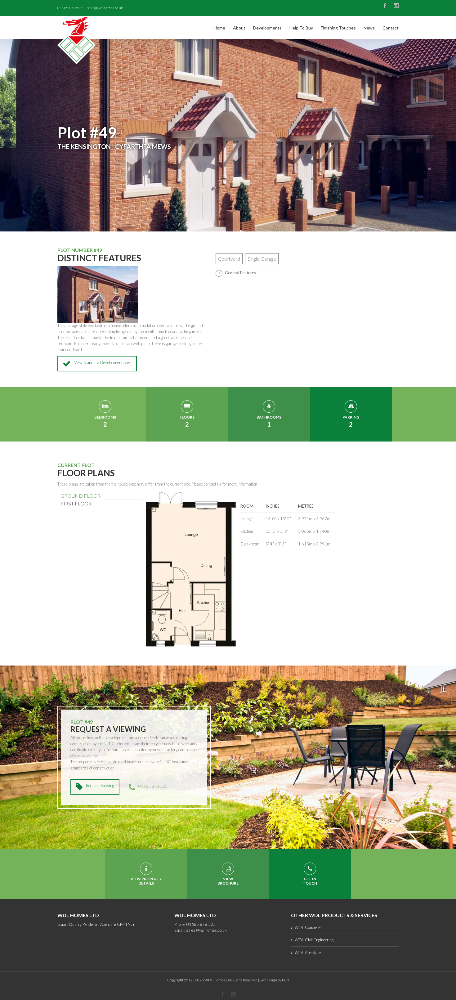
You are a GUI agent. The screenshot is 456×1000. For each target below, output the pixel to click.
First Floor (76, 503)
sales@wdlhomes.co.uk (105, 8)
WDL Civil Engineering (314, 939)
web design (268, 980)
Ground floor (80, 496)
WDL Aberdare (308, 952)
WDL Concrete (307, 927)
